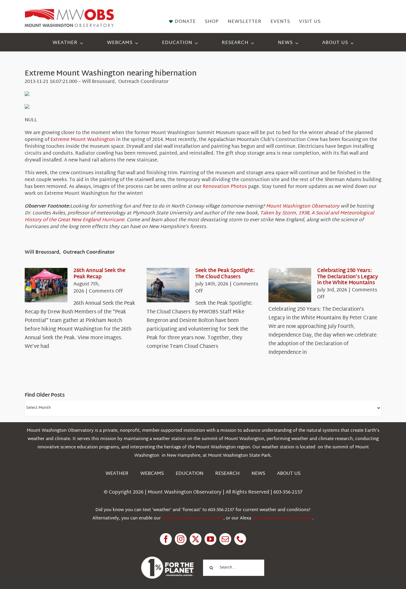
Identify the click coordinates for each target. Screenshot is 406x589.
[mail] (225, 539)
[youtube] (210, 539)
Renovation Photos (225, 187)
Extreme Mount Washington (83, 140)
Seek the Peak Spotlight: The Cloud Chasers (225, 273)
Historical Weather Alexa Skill (193, 518)
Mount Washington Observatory (302, 206)
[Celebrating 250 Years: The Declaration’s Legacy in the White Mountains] (289, 285)
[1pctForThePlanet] (167, 559)
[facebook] (166, 539)
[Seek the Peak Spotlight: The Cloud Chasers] (168, 285)
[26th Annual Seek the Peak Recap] (46, 285)
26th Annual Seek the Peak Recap (99, 273)
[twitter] (196, 539)
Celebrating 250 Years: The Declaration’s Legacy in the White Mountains (347, 277)
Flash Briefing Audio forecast (282, 518)
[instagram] (181, 539)
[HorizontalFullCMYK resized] (69, 11)
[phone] (240, 539)
